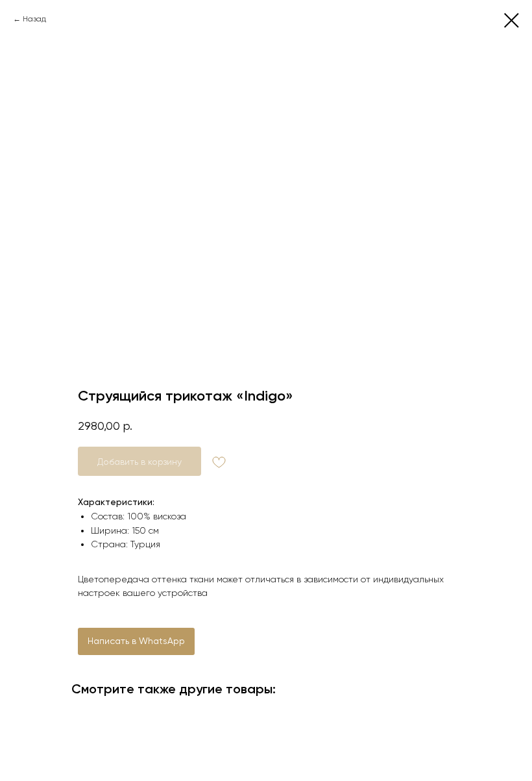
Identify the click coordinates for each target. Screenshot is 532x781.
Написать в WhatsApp (136, 641)
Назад (34, 18)
